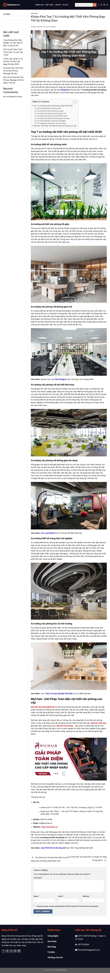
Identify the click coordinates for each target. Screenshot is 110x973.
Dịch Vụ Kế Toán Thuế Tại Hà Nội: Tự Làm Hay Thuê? (13, 52)
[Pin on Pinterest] (15, 951)
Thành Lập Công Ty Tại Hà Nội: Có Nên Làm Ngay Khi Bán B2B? (13, 61)
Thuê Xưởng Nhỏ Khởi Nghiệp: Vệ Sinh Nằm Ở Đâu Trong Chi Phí (13, 43)
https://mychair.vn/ (49, 827)
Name (36, 896)
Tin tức (65, 5)
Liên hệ (57, 5)
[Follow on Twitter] (104, 5)
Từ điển (51, 952)
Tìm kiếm (6, 14)
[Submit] (94, 5)
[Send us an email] (107, 5)
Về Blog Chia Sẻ (55, 957)
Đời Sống (34, 13)
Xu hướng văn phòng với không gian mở (51, 113)
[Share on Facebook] (3, 951)
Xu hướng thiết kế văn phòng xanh (49, 108)
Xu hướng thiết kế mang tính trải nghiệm (51, 121)
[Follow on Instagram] (101, 5)
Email (61, 896)
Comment (38, 878)
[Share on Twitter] (7, 951)
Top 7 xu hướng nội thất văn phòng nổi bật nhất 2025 (53, 106)
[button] (74, 102)
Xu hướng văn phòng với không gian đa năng (53, 118)
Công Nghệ (52, 936)
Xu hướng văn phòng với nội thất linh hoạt (52, 116)
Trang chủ (39, 5)
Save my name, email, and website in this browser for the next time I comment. (68, 906)
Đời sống (51, 946)
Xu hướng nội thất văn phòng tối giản (50, 111)
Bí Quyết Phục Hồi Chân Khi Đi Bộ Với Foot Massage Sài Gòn (13, 70)
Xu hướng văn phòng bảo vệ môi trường (51, 123)
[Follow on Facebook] (98, 5)
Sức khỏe (51, 941)
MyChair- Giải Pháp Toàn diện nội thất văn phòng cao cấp (55, 126)
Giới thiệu (49, 5)
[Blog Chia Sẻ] (12, 5)
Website (86, 896)
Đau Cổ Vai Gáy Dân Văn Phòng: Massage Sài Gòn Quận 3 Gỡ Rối (13, 80)
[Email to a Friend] (11, 951)
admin (53, 27)
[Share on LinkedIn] (19, 951)
